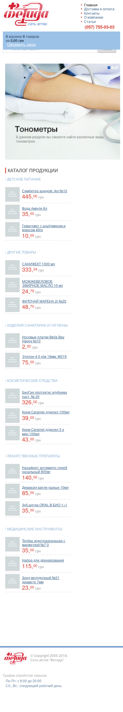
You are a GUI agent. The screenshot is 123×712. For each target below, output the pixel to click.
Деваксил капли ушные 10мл (45, 487)
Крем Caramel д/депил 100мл (46, 411)
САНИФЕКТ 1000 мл (38, 263)
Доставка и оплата (99, 8)
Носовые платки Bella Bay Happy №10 (43, 338)
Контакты (92, 13)
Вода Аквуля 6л (34, 208)
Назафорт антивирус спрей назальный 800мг (44, 469)
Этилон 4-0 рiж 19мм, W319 (44, 356)
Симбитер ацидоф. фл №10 (44, 190)
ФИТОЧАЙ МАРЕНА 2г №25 (44, 301)
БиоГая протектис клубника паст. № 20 (44, 394)
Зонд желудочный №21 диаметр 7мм (40, 579)
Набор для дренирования (43, 560)
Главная (91, 4)
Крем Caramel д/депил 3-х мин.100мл (43, 431)
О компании (93, 17)
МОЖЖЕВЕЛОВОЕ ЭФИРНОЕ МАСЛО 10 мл (42, 283)
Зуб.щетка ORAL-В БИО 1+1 (44, 504)
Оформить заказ (21, 44)
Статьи (90, 21)
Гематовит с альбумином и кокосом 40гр (44, 227)
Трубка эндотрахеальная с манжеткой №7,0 (43, 542)
